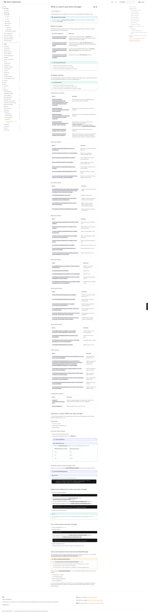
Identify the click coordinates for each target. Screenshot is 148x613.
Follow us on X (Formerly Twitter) (95, 600)
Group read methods (135, 18)
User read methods (135, 11)
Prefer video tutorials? (83, 603)
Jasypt (64, 417)
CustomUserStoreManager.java (60, 471)
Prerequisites (133, 28)
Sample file (60, 439)
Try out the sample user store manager (137, 38)
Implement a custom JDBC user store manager (136, 27)
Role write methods (135, 17)
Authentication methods (136, 10)
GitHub (64, 527)
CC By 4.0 (27, 611)
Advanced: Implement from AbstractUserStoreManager (134, 40)
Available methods (133, 8)
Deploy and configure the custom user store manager (138, 36)
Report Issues (147, 306)
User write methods (135, 13)
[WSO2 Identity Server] (11, 2)
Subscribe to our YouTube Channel (96, 603)
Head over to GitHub (92, 597)
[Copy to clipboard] (95, 480)
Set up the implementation (136, 30)
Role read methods (134, 15)
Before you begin (132, 6)
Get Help (142, 2)
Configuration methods (135, 24)
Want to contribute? (82, 597)
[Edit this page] (96, 7)
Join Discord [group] (5, 604)
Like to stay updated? (83, 600)
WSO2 (9, 611)
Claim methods (134, 22)
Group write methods (135, 20)
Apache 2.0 (45, 611)
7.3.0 (112, 2)
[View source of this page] (94, 7)
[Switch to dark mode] (116, 2)
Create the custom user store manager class (139, 33)
